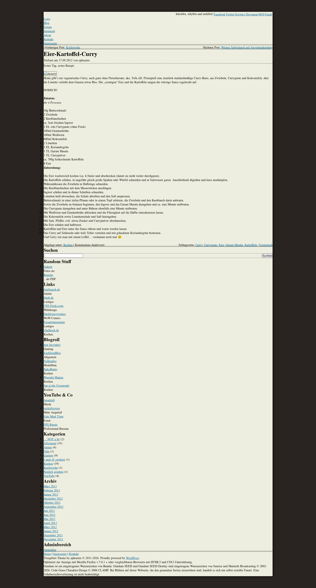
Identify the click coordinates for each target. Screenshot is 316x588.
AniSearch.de (52, 289)
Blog (46, 23)
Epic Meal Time (53, 416)
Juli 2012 (49, 511)
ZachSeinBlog (52, 353)
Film (46, 451)
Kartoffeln (251, 245)
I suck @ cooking (54, 459)
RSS (261, 14)
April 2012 (50, 523)
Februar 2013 (52, 490)
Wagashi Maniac (53, 377)
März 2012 (50, 527)
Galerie (48, 267)
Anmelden (50, 550)
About (47, 35)
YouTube (49, 476)
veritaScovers (52, 408)
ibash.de (49, 298)
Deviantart (252, 14)
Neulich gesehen (53, 472)
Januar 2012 (51, 531)
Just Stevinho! (52, 345)
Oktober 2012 (52, 503)
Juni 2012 (49, 515)
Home (47, 554)
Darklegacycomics (55, 314)
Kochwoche (73, 47)
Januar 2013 (51, 494)
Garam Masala (234, 245)
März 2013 (50, 486)
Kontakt (48, 39)
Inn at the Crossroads (56, 385)
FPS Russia (50, 424)
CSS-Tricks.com (53, 306)
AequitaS (49, 400)
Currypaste (210, 245)
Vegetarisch (266, 245)
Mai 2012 (49, 519)
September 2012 (53, 507)
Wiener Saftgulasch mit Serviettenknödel (246, 47)
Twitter (230, 14)
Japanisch (49, 31)
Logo (47, 19)
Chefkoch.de (51, 330)
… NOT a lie (52, 439)
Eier (221, 245)
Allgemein (50, 443)
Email (268, 14)
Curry (198, 245)
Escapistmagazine (54, 322)
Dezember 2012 (53, 498)
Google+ (240, 14)
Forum (48, 27)
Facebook (219, 14)
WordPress (132, 558)
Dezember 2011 (53, 535)
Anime (48, 447)
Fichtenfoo (50, 361)
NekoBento (50, 369)
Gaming (48, 455)
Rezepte (48, 275)
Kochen (68, 245)
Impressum (50, 43)
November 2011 (53, 539)
